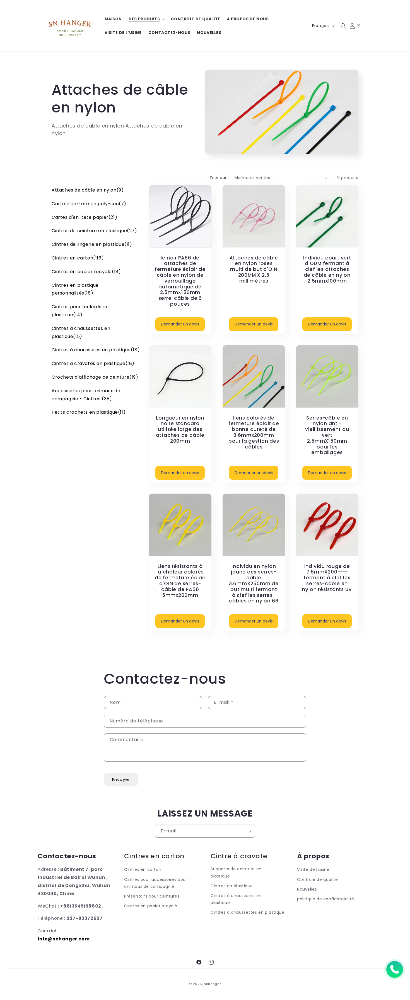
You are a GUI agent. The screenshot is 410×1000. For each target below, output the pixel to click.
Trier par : (219, 177)
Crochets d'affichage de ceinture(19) (95, 377)
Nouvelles (307, 889)
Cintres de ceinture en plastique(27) (94, 230)
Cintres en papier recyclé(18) (86, 271)
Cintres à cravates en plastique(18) (93, 363)
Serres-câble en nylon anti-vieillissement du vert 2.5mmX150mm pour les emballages (327, 435)
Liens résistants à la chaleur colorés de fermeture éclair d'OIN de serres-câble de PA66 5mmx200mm (180, 580)
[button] (146, 19)
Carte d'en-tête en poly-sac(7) (89, 203)
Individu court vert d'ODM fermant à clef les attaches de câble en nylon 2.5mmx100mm (327, 269)
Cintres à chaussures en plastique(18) (96, 350)
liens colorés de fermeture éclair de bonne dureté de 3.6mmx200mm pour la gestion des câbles (253, 432)
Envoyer (121, 779)
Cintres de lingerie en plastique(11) (92, 244)
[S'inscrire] (249, 831)
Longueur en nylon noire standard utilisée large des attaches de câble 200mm (180, 429)
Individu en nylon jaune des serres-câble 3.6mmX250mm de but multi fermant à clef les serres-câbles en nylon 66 (253, 583)
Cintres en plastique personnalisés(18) (75, 289)
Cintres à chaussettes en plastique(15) (81, 332)
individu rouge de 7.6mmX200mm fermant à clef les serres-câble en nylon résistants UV (327, 577)
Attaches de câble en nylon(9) (88, 190)
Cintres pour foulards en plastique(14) (80, 310)
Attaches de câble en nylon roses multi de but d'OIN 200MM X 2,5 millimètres (253, 269)
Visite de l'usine (313, 869)
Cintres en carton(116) (78, 258)
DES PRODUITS (144, 18)
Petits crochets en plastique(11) (89, 412)
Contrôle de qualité (317, 879)
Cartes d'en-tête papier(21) (84, 217)
